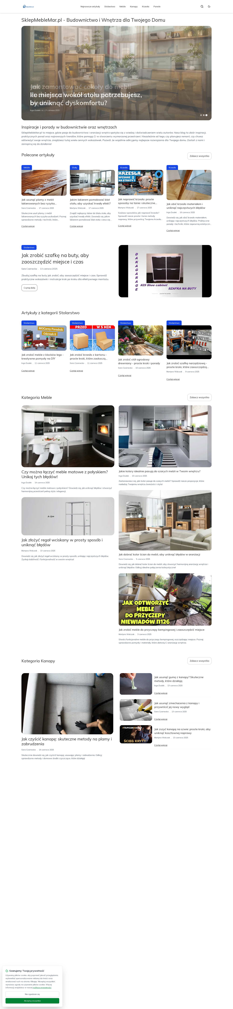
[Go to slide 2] (204, 115)
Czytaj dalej (29, 287)
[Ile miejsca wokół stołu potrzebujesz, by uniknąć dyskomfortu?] (116, 73)
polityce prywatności (42, 987)
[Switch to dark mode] (209, 6)
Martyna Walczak (77, 208)
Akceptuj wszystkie (32, 1001)
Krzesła (145, 6)
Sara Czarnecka (28, 208)
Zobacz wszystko (199, 155)
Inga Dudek (35, 110)
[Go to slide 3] (206, 115)
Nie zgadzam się (32, 994)
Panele (156, 6)
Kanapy (134, 6)
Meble (122, 6)
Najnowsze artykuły (90, 6)
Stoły (35, 87)
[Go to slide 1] (201, 115)
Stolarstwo (109, 6)
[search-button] (202, 6)
